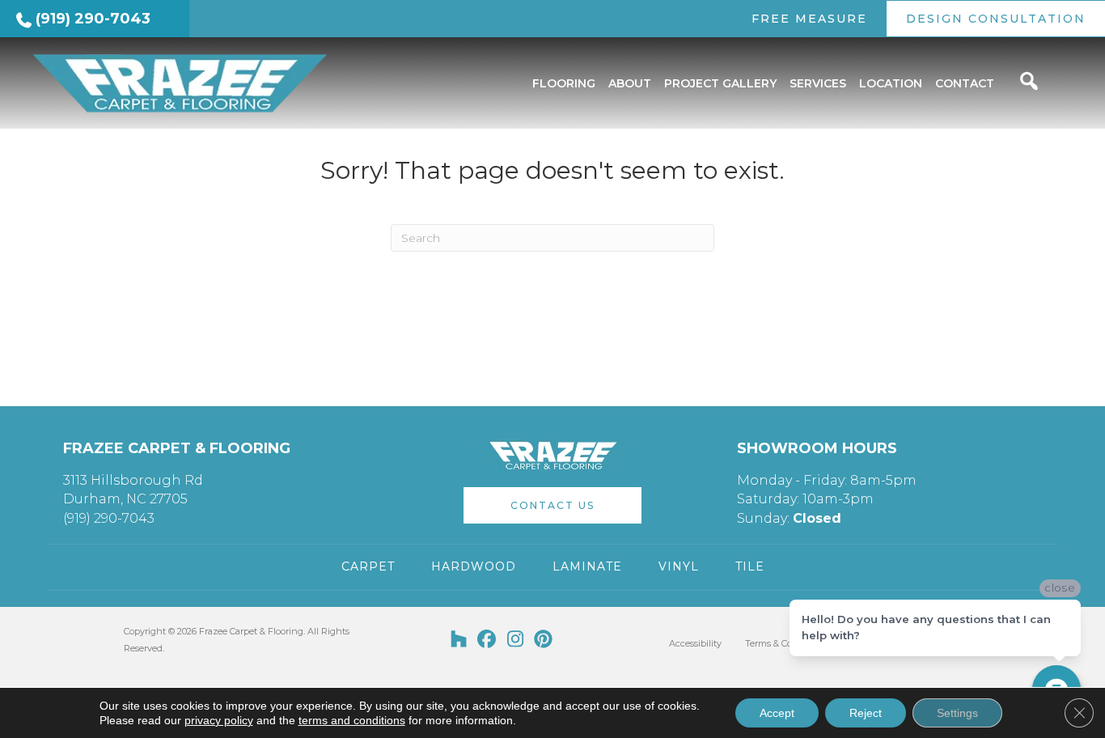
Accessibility (695, 643)
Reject (865, 712)
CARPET (368, 566)
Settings (957, 712)
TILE (749, 566)
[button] (552, 505)
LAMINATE (587, 566)
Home (29, 136)
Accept (777, 712)
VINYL (678, 566)
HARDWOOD (473, 566)
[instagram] (515, 640)
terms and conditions (351, 720)
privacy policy (218, 720)
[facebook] (487, 640)
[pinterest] (544, 640)
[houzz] (459, 640)
